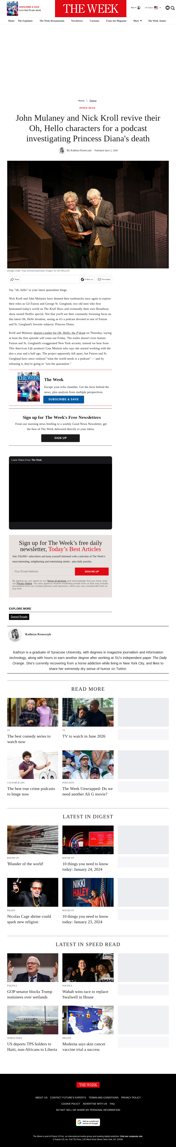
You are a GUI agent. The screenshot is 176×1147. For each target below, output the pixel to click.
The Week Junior (157, 21)
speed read (87, 108)
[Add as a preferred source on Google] (88, 1122)
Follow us (89, 279)
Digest (93, 100)
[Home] (10, 21)
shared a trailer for (59, 333)
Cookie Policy (70, 1103)
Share (17, 279)
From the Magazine (116, 21)
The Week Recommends (52, 21)
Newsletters (77, 21)
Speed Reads (19, 616)
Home (81, 100)
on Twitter (118, 669)
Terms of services (57, 580)
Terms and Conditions (103, 1097)
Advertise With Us (95, 1103)
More (136, 21)
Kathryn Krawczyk (81, 150)
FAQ (112, 1103)
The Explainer (25, 21)
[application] (60, 493)
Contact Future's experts (68, 1097)
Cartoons (94, 21)
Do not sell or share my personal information (88, 1110)
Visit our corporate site (131, 1136)
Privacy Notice (24, 583)
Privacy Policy (131, 1097)
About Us (41, 1097)
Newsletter (106, 279)
